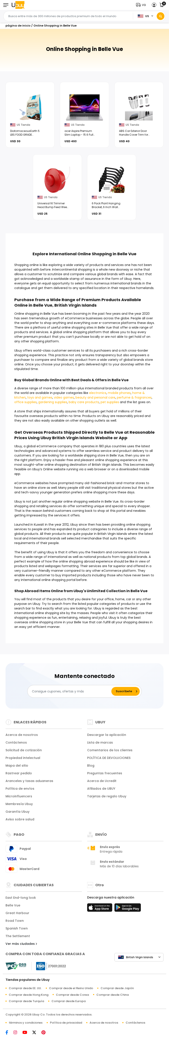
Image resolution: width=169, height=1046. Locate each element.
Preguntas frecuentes (104, 773)
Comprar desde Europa (68, 1001)
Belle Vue (13, 905)
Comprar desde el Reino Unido (71, 988)
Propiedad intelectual (23, 758)
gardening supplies (52, 402)
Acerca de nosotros (22, 735)
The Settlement (18, 936)
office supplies (25, 402)
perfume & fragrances (134, 397)
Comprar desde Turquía (26, 1001)
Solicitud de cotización (24, 750)
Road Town (15, 920)
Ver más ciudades (21, 944)
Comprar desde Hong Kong (28, 995)
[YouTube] (26, 1033)
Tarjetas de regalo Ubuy (106, 796)
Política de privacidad (66, 1023)
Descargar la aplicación (106, 735)
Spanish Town (17, 928)
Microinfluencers (19, 796)
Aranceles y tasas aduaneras (29, 781)
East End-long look (21, 897)
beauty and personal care (95, 397)
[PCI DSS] (16, 966)
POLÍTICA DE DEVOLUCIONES (108, 758)
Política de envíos (20, 788)
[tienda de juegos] (127, 908)
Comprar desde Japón (117, 988)
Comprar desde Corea (72, 995)
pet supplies (110, 402)
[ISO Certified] (48, 966)
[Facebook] (9, 1033)
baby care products (84, 402)
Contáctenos (16, 742)
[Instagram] (17, 1033)
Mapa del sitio (17, 765)
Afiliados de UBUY (101, 788)
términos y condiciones (25, 1023)
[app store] (100, 908)
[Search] (160, 16)
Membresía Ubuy (19, 804)
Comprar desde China (112, 995)
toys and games (39, 397)
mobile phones (119, 393)
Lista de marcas (100, 742)
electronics (97, 393)
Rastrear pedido (19, 773)
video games (64, 397)
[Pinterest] (45, 1033)
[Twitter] (36, 1033)
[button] (142, 5)
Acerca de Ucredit (101, 781)
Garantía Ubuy (17, 811)
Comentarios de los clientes (109, 750)
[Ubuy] (18, 5)
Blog (90, 765)
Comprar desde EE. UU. (25, 988)
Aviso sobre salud (20, 819)
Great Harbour (17, 913)
